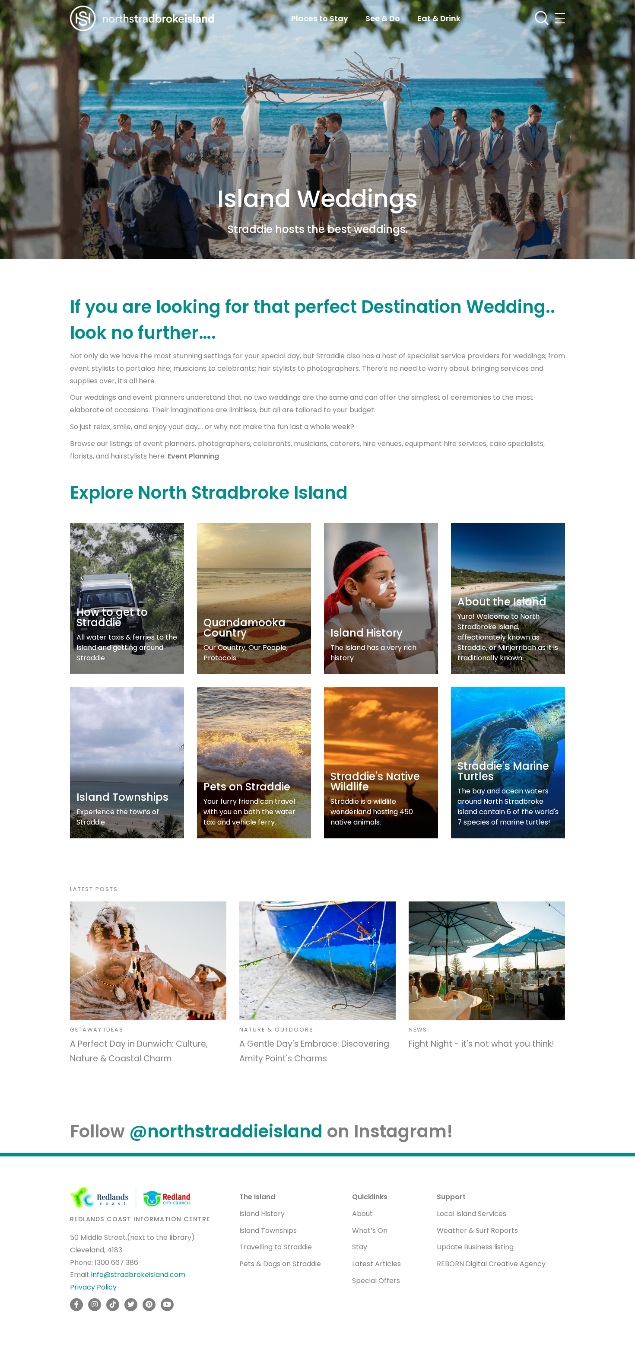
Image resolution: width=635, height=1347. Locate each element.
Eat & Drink (438, 18)
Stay (359, 1247)
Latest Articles (376, 1264)
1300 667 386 (116, 1262)
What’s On (369, 1231)
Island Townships (268, 1231)
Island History (262, 1214)
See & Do (382, 18)
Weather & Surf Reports (477, 1231)
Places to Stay (319, 18)
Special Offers (376, 1281)
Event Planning (193, 456)
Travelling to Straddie (275, 1247)
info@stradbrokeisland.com (138, 1275)
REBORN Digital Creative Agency (491, 1264)
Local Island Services (471, 1214)
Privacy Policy (93, 1287)
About (362, 1214)
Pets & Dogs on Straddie (280, 1264)
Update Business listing (475, 1247)
